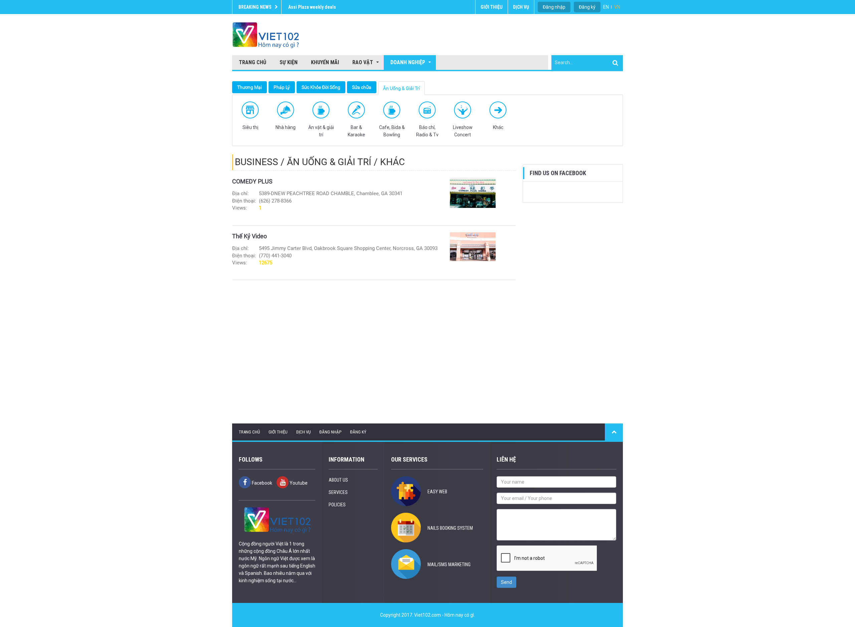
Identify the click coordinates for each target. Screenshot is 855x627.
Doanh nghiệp (407, 62)
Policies (337, 504)
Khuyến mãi (325, 62)
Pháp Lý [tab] (282, 87)
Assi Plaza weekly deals (312, 7)
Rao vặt (362, 62)
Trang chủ (252, 62)
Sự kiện (289, 62)
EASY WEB (437, 491)
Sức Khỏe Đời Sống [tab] (321, 87)
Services (338, 492)
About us (338, 480)
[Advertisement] (573, 313)
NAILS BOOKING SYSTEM (450, 528)
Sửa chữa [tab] (361, 87)
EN (606, 7)
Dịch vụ (521, 7)
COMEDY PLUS (252, 181)
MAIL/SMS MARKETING (449, 564)
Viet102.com (427, 615)
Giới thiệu (492, 7)
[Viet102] (265, 35)
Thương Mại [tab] (249, 87)
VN (617, 7)
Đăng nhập (330, 431)
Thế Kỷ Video (249, 236)
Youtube (298, 483)
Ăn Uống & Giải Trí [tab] (401, 88)
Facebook (261, 483)
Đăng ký (587, 7)
